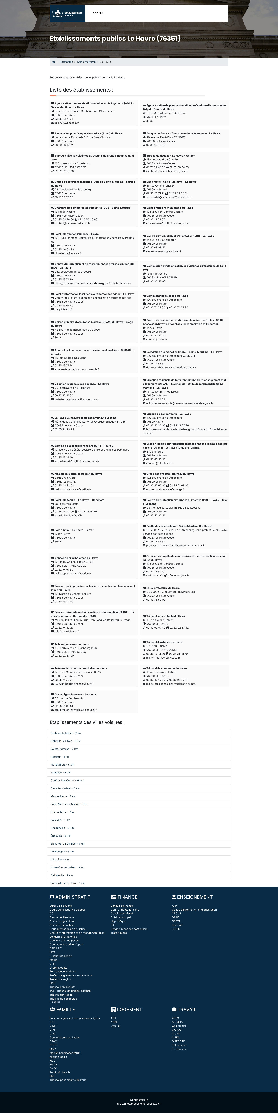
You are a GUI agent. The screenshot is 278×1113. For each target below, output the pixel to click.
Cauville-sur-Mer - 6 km (65, 788)
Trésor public (119, 932)
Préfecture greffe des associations (71, 975)
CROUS (176, 913)
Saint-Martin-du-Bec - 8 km (67, 843)
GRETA (176, 921)
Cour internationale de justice (68, 929)
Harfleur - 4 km (60, 756)
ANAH (114, 1022)
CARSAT (177, 1029)
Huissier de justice (61, 956)
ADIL (114, 1018)
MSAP (53, 1064)
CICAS (176, 1033)
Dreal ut (115, 1025)
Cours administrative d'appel (67, 909)
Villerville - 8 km (60, 859)
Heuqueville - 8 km (62, 827)
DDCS (53, 1045)
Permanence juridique (63, 971)
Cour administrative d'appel (66, 944)
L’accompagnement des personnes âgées (75, 1018)
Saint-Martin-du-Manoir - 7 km (69, 804)
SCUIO (176, 929)
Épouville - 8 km (61, 835)
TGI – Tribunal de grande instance (70, 990)
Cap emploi (179, 1025)
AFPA (175, 905)
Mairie (53, 959)
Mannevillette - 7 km (63, 796)
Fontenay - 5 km (61, 772)
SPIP (52, 983)
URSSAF (55, 1002)
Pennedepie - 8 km (62, 851)
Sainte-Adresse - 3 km (64, 748)
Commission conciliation (64, 1037)
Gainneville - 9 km (62, 875)
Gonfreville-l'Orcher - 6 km (67, 780)
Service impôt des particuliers (129, 929)
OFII (52, 963)
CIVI (52, 1029)
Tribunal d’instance (61, 994)
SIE (113, 925)
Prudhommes (180, 1049)
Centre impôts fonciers (125, 909)
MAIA (53, 1049)
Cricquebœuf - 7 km (63, 812)
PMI (52, 1076)
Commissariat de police (64, 940)
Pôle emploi (179, 1045)
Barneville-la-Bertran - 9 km (68, 883)
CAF (52, 1022)
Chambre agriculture (62, 921)
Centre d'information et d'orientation (194, 909)
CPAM (53, 1041)
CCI (52, 913)
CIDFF (53, 1025)
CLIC (53, 1033)
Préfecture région (60, 979)
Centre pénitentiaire (62, 917)
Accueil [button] (98, 13)
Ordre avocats (58, 967)
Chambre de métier (61, 925)
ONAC (53, 1068)
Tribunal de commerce (63, 998)
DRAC (175, 917)
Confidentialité (139, 1099)
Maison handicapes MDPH (66, 1052)
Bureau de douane (61, 905)
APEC (175, 1018)
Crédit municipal (121, 917)
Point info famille (60, 1072)
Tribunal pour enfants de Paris (68, 1080)
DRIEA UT (56, 948)
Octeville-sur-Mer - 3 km (66, 741)
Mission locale (58, 1056)
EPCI (53, 952)
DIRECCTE (178, 1041)
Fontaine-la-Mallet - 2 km (66, 733)
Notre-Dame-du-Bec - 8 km (67, 867)
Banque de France (122, 905)
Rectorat (177, 925)
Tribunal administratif (62, 987)
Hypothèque (118, 921)
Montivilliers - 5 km (62, 764)
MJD (52, 1060)
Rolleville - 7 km (60, 820)
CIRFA (175, 1037)
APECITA (177, 1022)
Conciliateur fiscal (122, 913)
